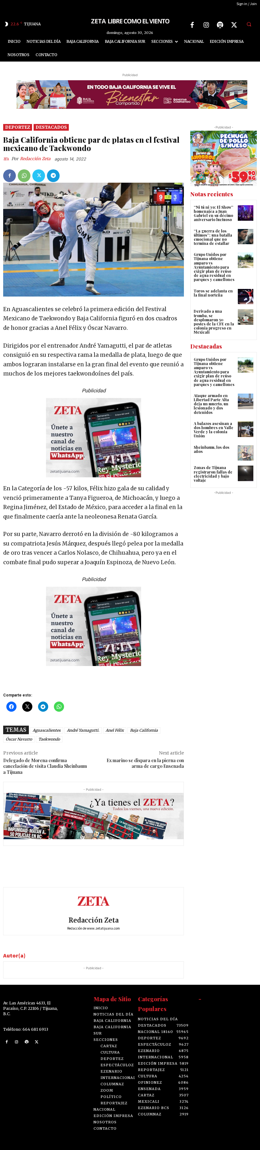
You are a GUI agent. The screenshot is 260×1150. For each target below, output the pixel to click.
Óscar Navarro (19, 739)
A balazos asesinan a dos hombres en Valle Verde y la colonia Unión (213, 430)
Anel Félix (115, 730)
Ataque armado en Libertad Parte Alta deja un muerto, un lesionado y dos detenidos (211, 404)
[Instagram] (206, 25)
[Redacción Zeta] (7, 159)
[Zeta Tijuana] (130, 21)
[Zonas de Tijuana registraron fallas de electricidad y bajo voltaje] (245, 473)
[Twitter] (234, 25)
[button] (249, 24)
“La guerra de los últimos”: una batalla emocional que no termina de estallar (213, 237)
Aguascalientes (47, 730)
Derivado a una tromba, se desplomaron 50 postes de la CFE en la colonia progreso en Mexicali (214, 322)
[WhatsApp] (24, 175)
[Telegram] (53, 175)
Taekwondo (49, 739)
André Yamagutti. (83, 730)
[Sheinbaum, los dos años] (245, 453)
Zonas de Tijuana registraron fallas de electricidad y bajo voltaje (213, 474)
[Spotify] (220, 25)
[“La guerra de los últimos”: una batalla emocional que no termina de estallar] (245, 237)
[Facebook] (192, 25)
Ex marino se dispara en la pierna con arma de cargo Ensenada (145, 763)
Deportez (17, 127)
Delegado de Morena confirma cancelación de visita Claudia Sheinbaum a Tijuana (45, 766)
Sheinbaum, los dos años (211, 449)
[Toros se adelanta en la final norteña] (245, 296)
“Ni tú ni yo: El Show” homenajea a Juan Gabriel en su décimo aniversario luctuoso (213, 213)
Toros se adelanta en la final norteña (213, 292)
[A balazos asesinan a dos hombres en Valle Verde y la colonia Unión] (245, 429)
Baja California (144, 730)
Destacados (51, 127)
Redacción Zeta (35, 158)
